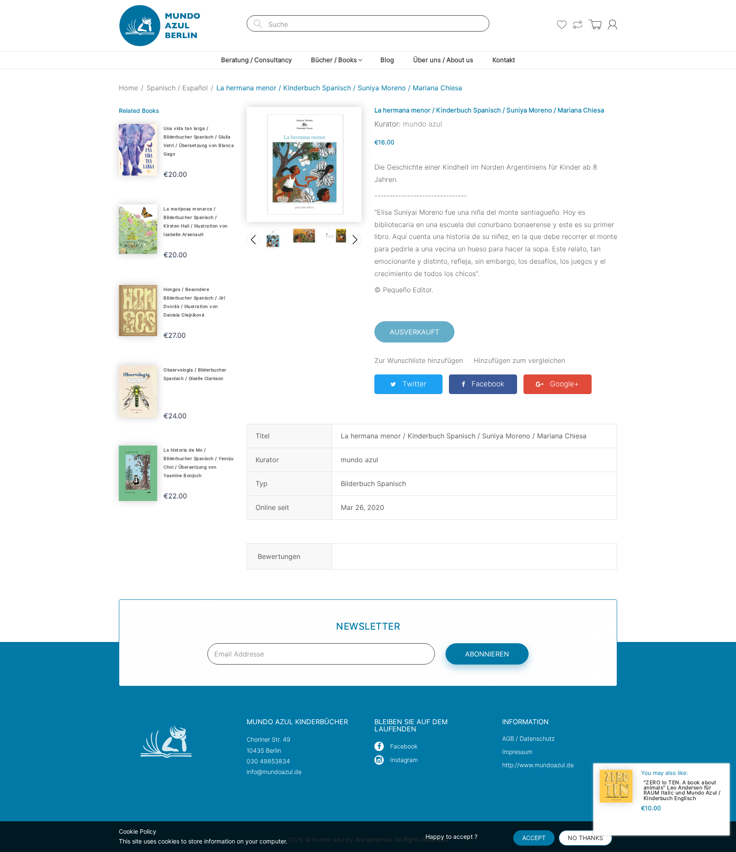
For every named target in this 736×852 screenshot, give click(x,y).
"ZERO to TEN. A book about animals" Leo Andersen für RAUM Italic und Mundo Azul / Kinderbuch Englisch (682, 790)
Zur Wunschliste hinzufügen (418, 360)
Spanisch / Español (177, 87)
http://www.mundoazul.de (538, 765)
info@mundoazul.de (274, 771)
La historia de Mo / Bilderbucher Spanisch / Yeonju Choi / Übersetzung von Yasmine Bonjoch (198, 462)
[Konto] (612, 24)
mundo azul (422, 124)
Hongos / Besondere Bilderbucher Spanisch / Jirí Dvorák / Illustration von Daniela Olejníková (194, 302)
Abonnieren (487, 654)
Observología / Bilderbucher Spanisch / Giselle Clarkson (195, 374)
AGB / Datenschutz (528, 738)
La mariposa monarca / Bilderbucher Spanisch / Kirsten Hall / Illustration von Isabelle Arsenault (196, 221)
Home (128, 87)
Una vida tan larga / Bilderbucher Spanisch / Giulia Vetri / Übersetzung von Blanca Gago (199, 141)
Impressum (517, 751)
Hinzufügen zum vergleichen (519, 360)
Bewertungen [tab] (279, 556)
